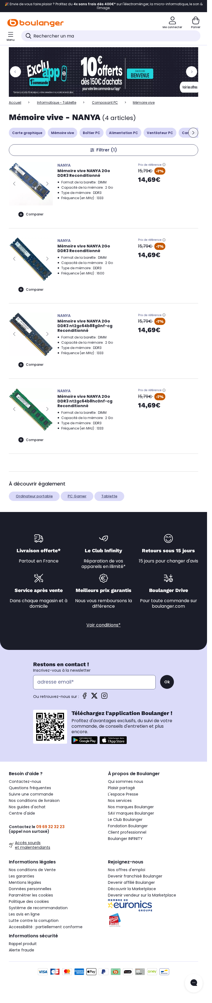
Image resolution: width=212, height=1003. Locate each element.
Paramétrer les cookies (31, 895)
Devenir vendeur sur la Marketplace (142, 895)
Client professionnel (127, 832)
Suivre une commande (31, 794)
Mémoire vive (62, 132)
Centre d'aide (22, 813)
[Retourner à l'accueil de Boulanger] (35, 23)
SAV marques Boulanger (131, 813)
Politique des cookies (29, 901)
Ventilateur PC (160, 132)
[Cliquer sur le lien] (106, 72)
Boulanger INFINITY (125, 838)
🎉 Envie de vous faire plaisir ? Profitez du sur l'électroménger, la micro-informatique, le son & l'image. (104, 6)
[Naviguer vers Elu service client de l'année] (153, 920)
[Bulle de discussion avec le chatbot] (194, 983)
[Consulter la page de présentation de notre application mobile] (84, 740)
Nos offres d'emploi (126, 870)
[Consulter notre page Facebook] (84, 697)
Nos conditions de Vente (32, 870)
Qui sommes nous (125, 781)
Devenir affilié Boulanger (131, 882)
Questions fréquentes (30, 788)
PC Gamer (77, 496)
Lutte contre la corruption (34, 920)
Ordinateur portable (34, 496)
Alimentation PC (123, 132)
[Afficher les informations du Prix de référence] (164, 164)
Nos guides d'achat (27, 807)
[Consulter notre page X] (94, 697)
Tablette (109, 496)
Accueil (15, 102)
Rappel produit (23, 943)
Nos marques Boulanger (131, 807)
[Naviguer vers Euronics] (153, 905)
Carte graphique (27, 132)
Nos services (120, 800)
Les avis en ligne (24, 914)
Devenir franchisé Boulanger (135, 876)
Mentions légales (25, 882)
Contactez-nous (25, 781)
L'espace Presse (123, 794)
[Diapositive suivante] (193, 133)
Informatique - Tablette (56, 102)
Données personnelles (30, 889)
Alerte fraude (21, 950)
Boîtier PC (91, 132)
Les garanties (21, 876)
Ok (167, 682)
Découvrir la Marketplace (132, 889)
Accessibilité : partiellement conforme (46, 927)
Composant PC (105, 102)
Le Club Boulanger (125, 819)
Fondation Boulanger (128, 826)
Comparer (34, 214)
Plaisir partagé (121, 788)
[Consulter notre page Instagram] (104, 697)
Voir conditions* (103, 625)
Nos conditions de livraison (34, 800)
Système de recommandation (38, 908)
